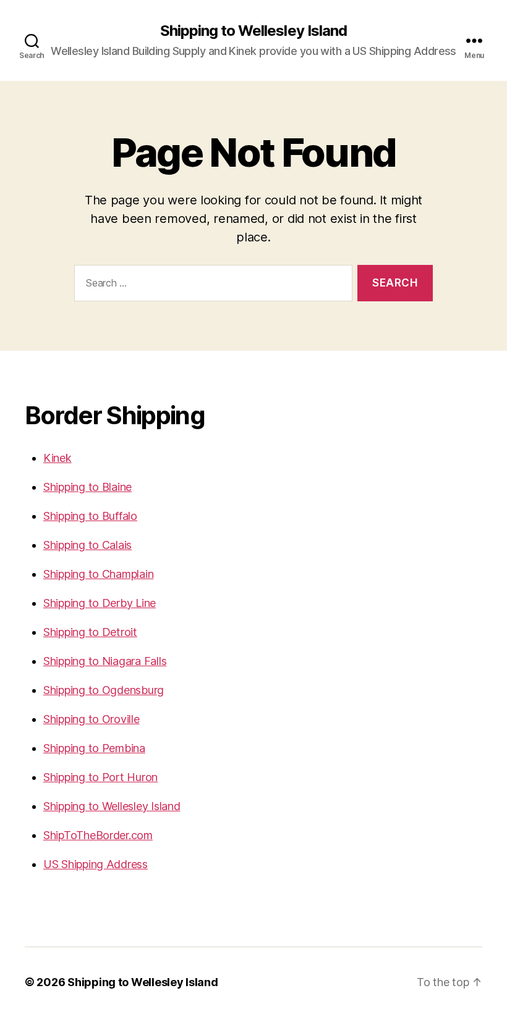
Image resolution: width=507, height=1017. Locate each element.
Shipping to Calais (87, 544)
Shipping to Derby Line (99, 602)
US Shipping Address (95, 864)
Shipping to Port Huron (100, 777)
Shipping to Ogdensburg (103, 690)
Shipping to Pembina (94, 748)
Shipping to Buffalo (90, 515)
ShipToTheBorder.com (98, 835)
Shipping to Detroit (90, 632)
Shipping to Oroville (91, 719)
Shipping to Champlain (98, 573)
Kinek (57, 457)
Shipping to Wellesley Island (253, 30)
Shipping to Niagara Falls (104, 661)
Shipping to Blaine (87, 486)
